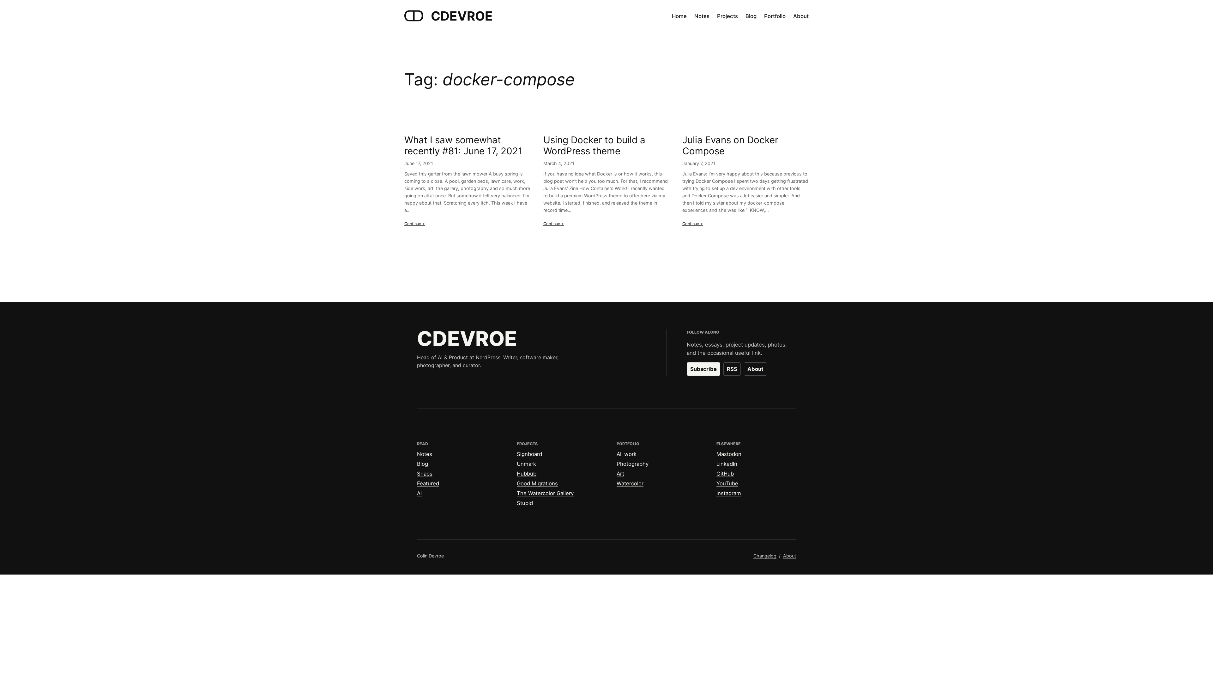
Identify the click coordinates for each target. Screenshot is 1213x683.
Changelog (764, 555)
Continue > (414, 223)
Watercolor (630, 483)
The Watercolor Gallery (545, 493)
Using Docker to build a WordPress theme (594, 145)
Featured (428, 483)
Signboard (529, 454)
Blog (422, 464)
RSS (732, 369)
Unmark (526, 464)
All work (627, 454)
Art (620, 474)
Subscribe (703, 369)
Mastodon (728, 454)
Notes (424, 454)
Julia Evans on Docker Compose (730, 145)
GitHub (725, 474)
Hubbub (526, 474)
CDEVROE (462, 16)
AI (419, 493)
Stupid (525, 503)
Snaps (424, 474)
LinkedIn (726, 464)
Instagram (728, 493)
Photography (633, 464)
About (755, 369)
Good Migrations (537, 483)
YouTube (727, 483)
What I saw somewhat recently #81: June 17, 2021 (463, 145)
